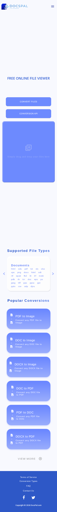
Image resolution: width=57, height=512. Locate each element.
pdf (26, 269)
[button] (4, 274)
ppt (38, 283)
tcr (24, 279)
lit (30, 276)
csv (19, 286)
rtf (12, 276)
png (19, 272)
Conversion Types (28, 481)
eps (36, 279)
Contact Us (28, 491)
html (13, 269)
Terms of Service (28, 477)
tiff (19, 283)
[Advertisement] (28, 42)
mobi (41, 276)
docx (26, 272)
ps (41, 279)
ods (20, 269)
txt (31, 269)
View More (27, 458)
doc (29, 279)
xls (37, 269)
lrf (35, 276)
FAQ (28, 486)
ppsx (32, 283)
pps (25, 283)
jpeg (13, 283)
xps (13, 272)
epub (18, 276)
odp (26, 286)
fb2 (25, 276)
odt (40, 272)
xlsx (43, 269)
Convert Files (28, 101)
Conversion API (28, 113)
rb (19, 279)
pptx (13, 286)
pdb (13, 279)
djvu (33, 286)
